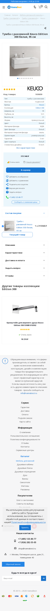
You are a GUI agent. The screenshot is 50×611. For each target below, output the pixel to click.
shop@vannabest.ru (27, 548)
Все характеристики (25, 148)
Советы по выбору (25, 503)
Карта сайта (25, 421)
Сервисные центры (25, 450)
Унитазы (25, 486)
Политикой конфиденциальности (28, 522)
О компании (25, 432)
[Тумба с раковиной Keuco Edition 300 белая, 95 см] (25, 61)
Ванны (25, 478)
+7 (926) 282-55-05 (27, 542)
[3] (9, 89)
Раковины (25, 489)
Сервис (25, 402)
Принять (25, 527)
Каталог (25, 456)
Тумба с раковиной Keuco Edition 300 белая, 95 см (24, 226)
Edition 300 (40, 108)
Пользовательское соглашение (25, 436)
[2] (7, 89)
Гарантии (25, 407)
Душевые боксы (25, 468)
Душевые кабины (25, 464)
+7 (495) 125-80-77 (16, 197)
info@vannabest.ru (29, 393)
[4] (12, 89)
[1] (4, 89)
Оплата (25, 414)
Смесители (25, 482)
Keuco (41, 105)
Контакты (25, 446)
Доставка (25, 411)
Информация (25, 427)
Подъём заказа (25, 418)
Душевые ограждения (25, 471)
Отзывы (25, 443)
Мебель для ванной (25, 460)
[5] (14, 89)
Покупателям (25, 495)
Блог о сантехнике (25, 500)
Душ (25, 475)
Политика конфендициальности (25, 439)
